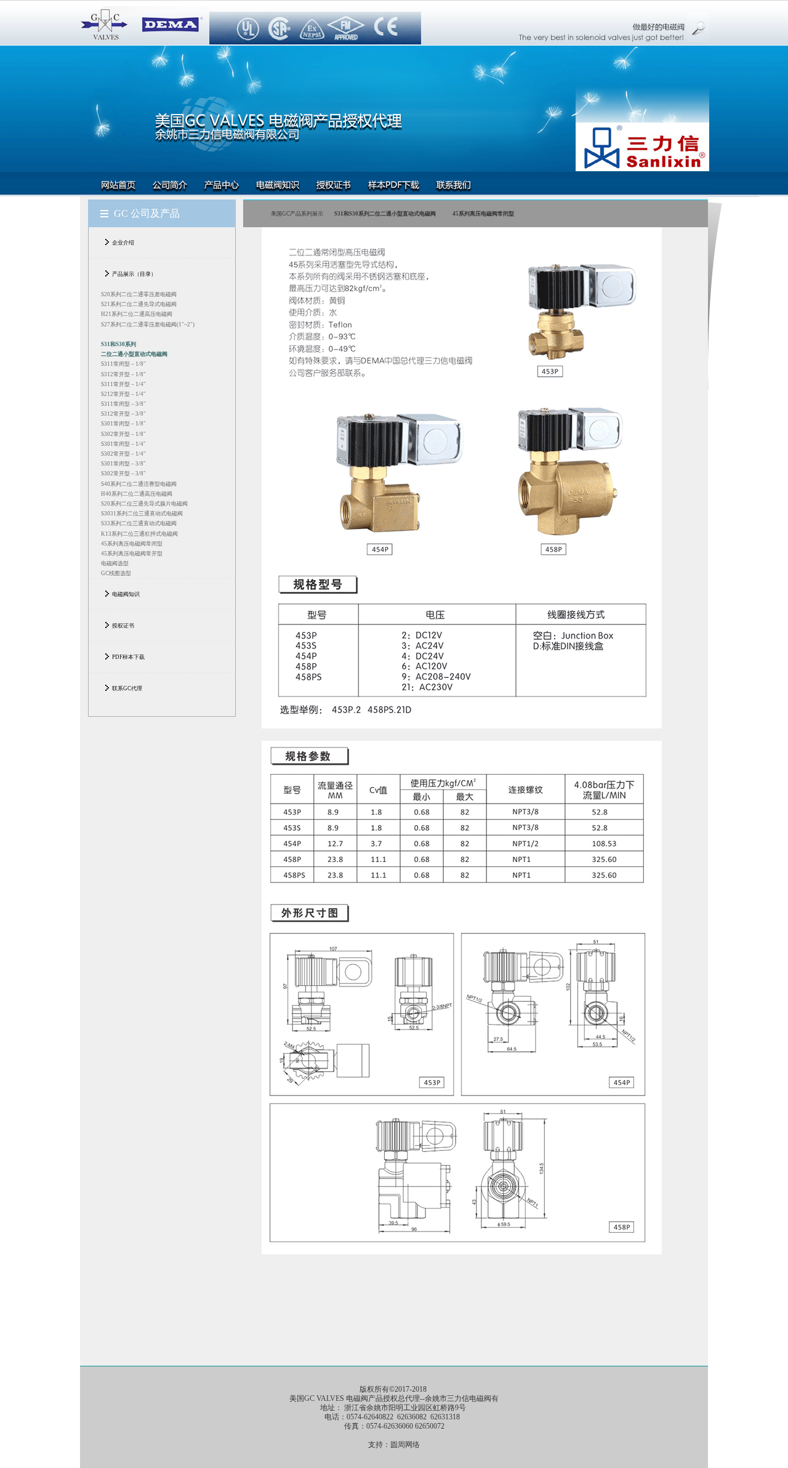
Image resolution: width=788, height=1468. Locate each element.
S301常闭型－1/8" (123, 424)
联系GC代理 (127, 688)
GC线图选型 (116, 573)
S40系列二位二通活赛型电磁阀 (139, 484)
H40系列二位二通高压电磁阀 (136, 494)
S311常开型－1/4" (123, 384)
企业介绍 (123, 243)
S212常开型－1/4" (123, 394)
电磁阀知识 (126, 594)
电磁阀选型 (115, 563)
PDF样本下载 (128, 657)
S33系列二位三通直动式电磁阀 (139, 523)
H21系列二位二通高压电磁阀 (136, 314)
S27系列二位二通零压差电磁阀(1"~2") (148, 324)
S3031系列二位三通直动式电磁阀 (142, 513)
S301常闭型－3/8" (123, 464)
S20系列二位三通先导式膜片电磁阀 (144, 504)
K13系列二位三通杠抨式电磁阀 (139, 534)
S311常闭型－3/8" (123, 404)
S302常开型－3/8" (123, 473)
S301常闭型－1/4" (123, 444)
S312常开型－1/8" (123, 374)
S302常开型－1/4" (123, 454)
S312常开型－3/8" (123, 414)
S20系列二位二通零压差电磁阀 (139, 294)
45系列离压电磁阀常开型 (132, 553)
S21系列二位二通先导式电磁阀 (139, 304)
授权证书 (123, 626)
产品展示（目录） (134, 274)
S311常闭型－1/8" (123, 364)
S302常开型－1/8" (123, 434)
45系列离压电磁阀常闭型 (132, 544)
